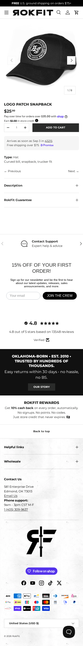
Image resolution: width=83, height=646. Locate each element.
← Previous (12, 171)
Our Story (41, 386)
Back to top (41, 431)
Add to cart (55, 127)
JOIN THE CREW (60, 295)
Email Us (10, 496)
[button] (76, 12)
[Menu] (6, 12)
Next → (73, 171)
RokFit (16, 636)
